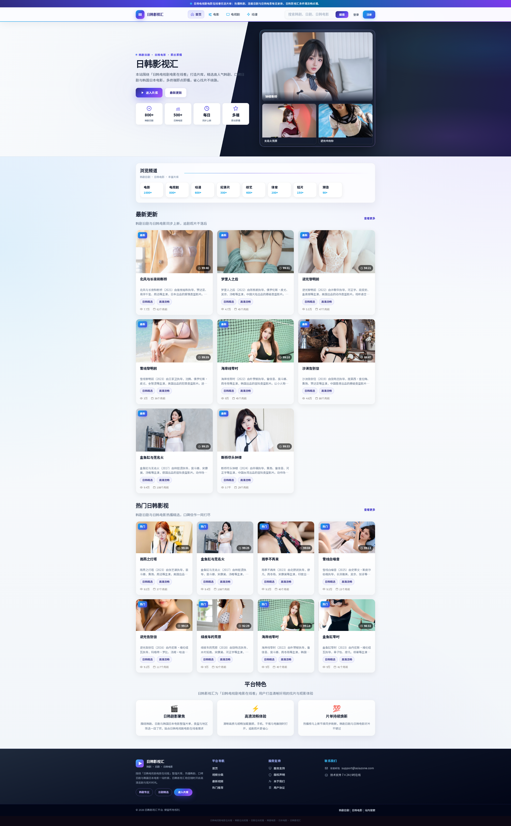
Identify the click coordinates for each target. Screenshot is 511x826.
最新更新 (176, 92)
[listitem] (151, 189)
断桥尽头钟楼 (231, 457)
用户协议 (279, 788)
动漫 (254, 14)
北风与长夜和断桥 (153, 279)
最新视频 (217, 781)
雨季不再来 (270, 559)
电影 (216, 14)
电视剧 (235, 14)
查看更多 (369, 218)
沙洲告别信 (310, 368)
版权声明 (279, 775)
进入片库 (152, 92)
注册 (369, 14)
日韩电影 (357, 810)
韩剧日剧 (344, 810)
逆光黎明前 (310, 279)
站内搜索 (370, 810)
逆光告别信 (148, 636)
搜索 (342, 14)
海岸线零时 (229, 368)
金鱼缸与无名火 (152, 457)
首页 (198, 14)
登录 (356, 14)
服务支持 (279, 768)
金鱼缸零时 (331, 636)
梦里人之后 (229, 279)
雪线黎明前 (148, 368)
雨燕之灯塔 (148, 559)
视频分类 (217, 775)
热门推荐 (217, 788)
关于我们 (279, 781)
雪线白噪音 (331, 559)
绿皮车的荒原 (211, 636)
